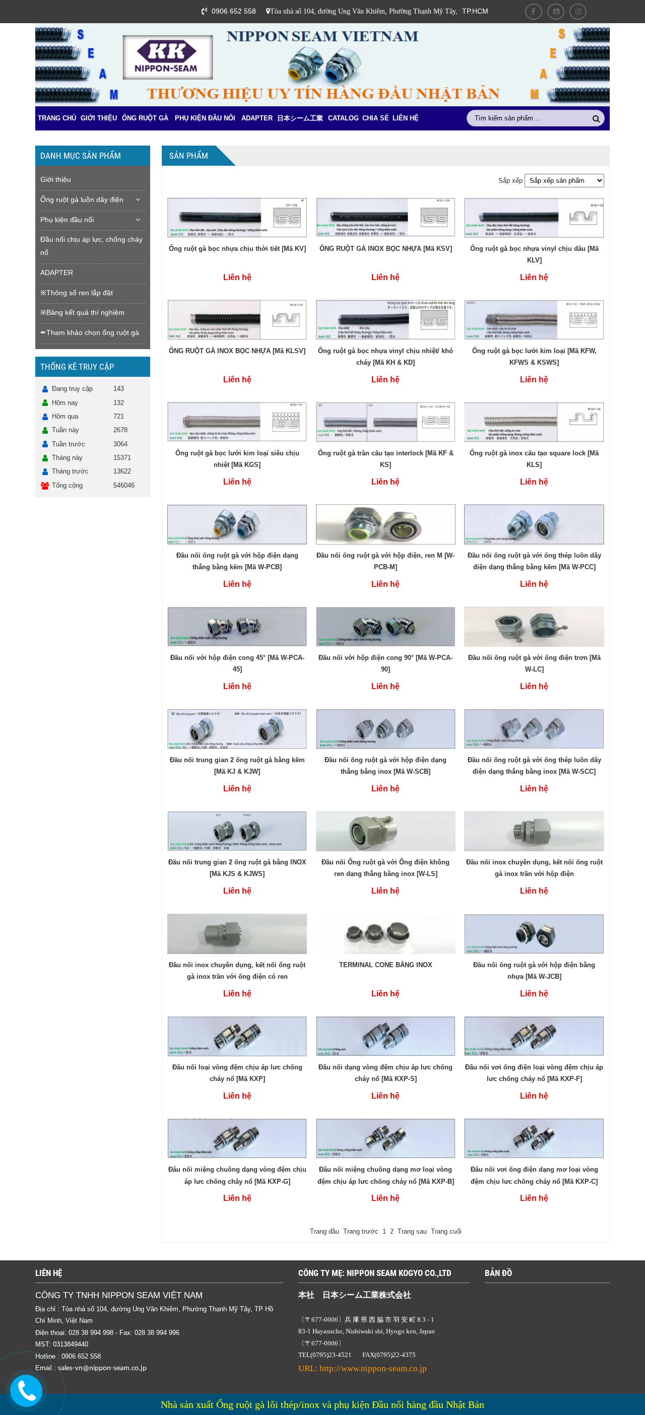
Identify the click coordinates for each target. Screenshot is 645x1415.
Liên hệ (406, 118)
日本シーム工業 (300, 118)
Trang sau (412, 1231)
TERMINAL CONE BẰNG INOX (385, 965)
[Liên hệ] (26, 1391)
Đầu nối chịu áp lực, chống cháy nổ (91, 245)
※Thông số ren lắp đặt (76, 293)
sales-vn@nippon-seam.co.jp (102, 1368)
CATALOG (343, 118)
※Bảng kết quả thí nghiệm (82, 312)
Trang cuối (446, 1231)
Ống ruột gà (145, 118)
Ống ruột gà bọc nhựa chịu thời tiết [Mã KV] (237, 248)
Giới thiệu (99, 118)
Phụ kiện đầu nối (205, 118)
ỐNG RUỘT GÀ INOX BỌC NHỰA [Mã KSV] (385, 248)
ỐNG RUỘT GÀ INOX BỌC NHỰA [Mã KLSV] (237, 351)
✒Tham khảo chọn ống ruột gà (89, 332)
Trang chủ (57, 118)
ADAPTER (257, 118)
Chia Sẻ (375, 118)
